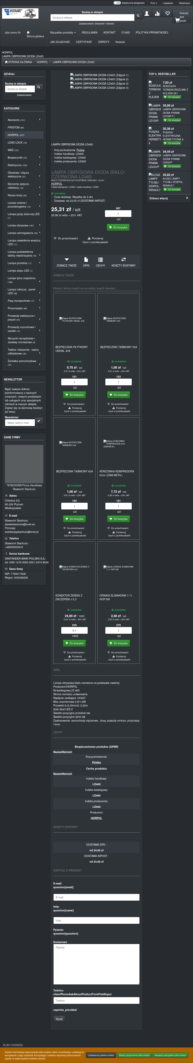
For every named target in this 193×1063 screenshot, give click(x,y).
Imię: (63, 908)
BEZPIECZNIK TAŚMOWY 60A (74, 471)
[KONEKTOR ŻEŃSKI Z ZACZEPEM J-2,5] (74, 568)
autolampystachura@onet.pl (21, 532)
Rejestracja (184, 3)
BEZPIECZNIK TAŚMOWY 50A (118, 347)
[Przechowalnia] (167, 13)
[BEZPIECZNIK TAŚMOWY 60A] (74, 443)
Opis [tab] (86, 265)
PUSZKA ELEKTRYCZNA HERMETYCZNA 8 (173, 136)
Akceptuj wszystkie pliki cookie (170, 1055)
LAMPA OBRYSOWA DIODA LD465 (73, 62)
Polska (80, 150)
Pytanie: (65, 931)
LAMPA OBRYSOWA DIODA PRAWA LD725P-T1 (174, 112)
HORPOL (42, 62)
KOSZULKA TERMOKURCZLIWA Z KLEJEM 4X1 (175, 89)
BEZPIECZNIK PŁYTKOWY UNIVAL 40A (71, 349)
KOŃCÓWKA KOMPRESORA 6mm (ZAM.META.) (117, 473)
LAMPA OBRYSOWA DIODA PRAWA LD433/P (174, 158)
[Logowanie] (147, 13)
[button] (153, 3)
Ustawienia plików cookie (101, 1055)
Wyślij (59, 1019)
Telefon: (82, 992)
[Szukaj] (138, 15)
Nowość (110, 23)
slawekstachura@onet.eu (20, 524)
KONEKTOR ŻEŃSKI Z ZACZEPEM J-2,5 (68, 597)
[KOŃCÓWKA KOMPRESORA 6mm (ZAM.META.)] (119, 443)
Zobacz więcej (158, 198)
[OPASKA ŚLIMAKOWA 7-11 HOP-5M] (119, 568)
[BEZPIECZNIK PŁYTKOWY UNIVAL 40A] (74, 319)
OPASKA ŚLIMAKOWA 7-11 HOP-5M (116, 597)
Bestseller (100, 23)
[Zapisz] (39, 420)
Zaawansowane (86, 23)
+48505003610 (14, 547)
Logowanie (168, 3)
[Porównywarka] (157, 13)
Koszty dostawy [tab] (124, 265)
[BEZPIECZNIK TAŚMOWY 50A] (119, 319)
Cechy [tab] (100, 265)
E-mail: (63, 885)
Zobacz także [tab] (67, 265)
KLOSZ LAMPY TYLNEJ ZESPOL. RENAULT (173, 182)
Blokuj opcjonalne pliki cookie (134, 1055)
